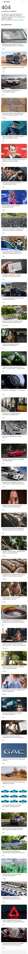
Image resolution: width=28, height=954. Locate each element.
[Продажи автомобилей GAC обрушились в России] (14, 754)
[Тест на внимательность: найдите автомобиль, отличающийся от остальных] (14, 800)
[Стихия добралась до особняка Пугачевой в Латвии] (14, 201)
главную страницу (18, 20)
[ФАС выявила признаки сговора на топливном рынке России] (14, 178)
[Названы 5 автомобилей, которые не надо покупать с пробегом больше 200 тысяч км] (14, 477)
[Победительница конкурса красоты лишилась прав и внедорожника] (14, 500)
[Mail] (5, 2)
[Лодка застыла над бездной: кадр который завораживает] (14, 869)
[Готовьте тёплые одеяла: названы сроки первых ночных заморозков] (14, 546)
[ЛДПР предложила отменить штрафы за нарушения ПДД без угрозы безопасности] (14, 131)
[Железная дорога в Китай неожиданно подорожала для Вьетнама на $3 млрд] (14, 523)
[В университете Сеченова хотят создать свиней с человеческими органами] (14, 569)
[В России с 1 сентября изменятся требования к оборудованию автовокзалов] (14, 408)
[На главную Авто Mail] (8, 2)
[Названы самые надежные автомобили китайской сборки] (14, 454)
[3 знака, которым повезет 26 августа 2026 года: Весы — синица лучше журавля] (14, 639)
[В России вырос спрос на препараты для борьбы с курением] (14, 685)
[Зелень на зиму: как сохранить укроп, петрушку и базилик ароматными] (14, 316)
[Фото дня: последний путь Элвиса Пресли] (14, 431)
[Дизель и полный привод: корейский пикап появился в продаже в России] (14, 823)
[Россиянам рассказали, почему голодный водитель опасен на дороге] (14, 731)
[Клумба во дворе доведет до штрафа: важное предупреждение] (14, 662)
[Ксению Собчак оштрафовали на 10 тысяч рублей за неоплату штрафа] (14, 154)
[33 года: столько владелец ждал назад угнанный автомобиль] (14, 293)
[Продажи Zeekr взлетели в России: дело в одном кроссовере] (14, 777)
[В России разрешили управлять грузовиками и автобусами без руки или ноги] (14, 846)
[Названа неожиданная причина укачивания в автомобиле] (14, 339)
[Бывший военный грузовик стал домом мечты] (14, 62)
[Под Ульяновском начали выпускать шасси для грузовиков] (14, 708)
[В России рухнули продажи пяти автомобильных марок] (14, 85)
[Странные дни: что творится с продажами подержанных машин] (14, 892)
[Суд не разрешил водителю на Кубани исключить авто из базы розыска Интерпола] (14, 938)
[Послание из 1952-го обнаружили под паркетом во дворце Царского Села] (14, 108)
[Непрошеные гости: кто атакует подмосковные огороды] (14, 593)
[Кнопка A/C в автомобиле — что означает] (14, 385)
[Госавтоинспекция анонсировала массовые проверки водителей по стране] (14, 247)
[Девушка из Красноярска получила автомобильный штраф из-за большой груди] (14, 39)
